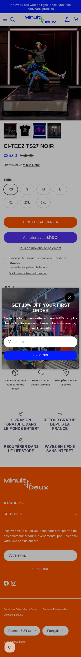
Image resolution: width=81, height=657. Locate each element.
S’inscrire (41, 355)
